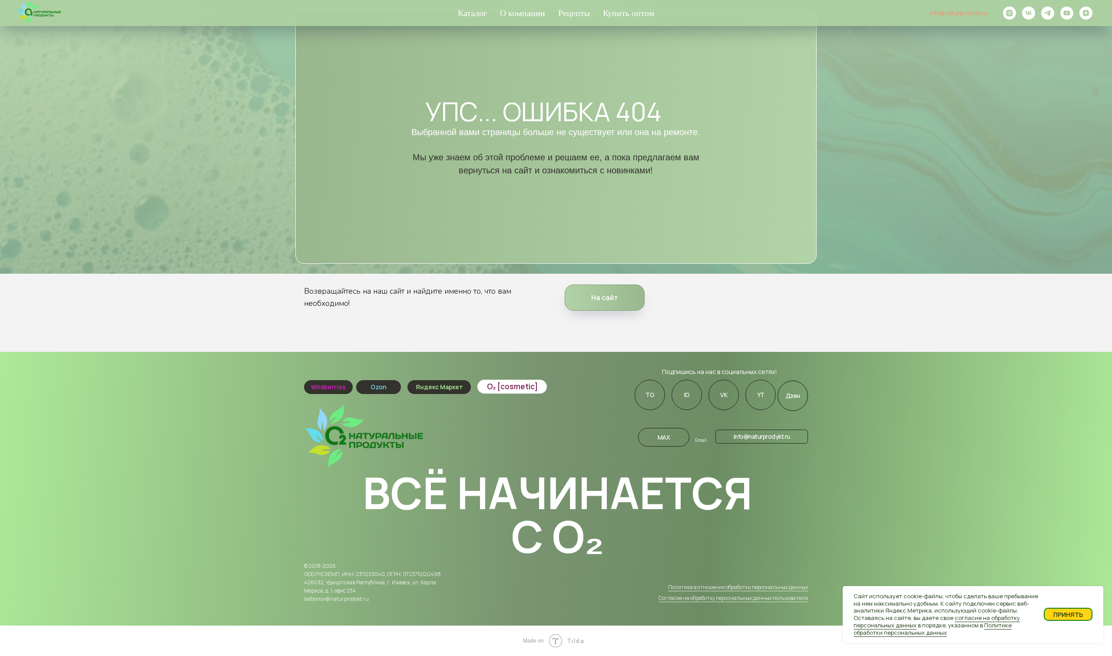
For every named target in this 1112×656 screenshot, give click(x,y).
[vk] (1028, 13)
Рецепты (574, 13)
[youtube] (1066, 13)
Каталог (472, 13)
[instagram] (1009, 13)
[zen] (1085, 13)
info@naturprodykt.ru (958, 13)
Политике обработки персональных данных (933, 628)
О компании (522, 13)
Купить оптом (629, 13)
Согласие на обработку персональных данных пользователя (733, 598)
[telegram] (1047, 13)
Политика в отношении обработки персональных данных (738, 587)
